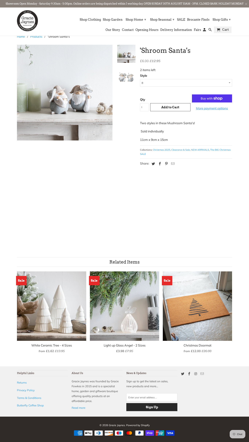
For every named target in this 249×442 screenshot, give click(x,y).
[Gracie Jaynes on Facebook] (190, 374)
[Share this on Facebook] (159, 164)
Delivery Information (176, 30)
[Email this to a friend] (172, 164)
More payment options (212, 108)
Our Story (113, 30)
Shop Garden (112, 19)
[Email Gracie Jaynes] (203, 374)
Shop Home (136, 19)
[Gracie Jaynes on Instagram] (196, 374)
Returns (22, 382)
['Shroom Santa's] (64, 140)
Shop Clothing (90, 19)
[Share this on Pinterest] (166, 164)
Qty (142, 99)
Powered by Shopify (138, 425)
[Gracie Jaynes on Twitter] (183, 374)
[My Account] (205, 30)
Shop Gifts (222, 19)
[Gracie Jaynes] (27, 20)
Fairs (197, 30)
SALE (181, 19)
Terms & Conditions (29, 398)
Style (143, 75)
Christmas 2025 (161, 149)
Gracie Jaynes (117, 425)
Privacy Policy (26, 390)
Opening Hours (146, 30)
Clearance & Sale (180, 149)
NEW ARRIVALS (200, 149)
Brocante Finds (198, 19)
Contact (128, 30)
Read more (78, 407)
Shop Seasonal (162, 19)
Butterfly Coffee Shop (30, 405)
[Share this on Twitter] (153, 164)
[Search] (210, 30)
